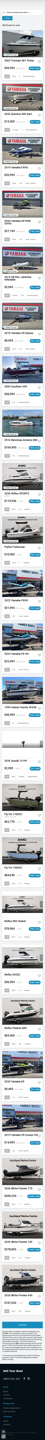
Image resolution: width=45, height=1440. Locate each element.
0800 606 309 (11, 1378)
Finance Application (11, 1408)
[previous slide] (3, 43)
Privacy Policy (23, 1432)
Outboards (7, 1398)
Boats (5, 1391)
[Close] (3, 1436)
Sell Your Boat (9, 1411)
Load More (22, 1325)
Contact (6, 1424)
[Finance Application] (3, 1432)
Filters (8, 18)
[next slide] (41, 43)
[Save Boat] (39, 62)
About (5, 1421)
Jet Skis (6, 1395)
